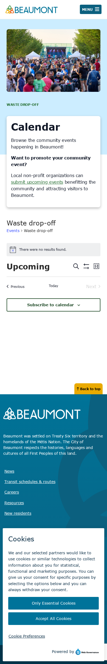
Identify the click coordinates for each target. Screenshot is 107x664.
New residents (17, 513)
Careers (11, 492)
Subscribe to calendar (50, 304)
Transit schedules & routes (29, 481)
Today (53, 286)
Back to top (90, 389)
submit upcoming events (37, 182)
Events (13, 230)
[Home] (31, 9)
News (9, 471)
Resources (14, 502)
